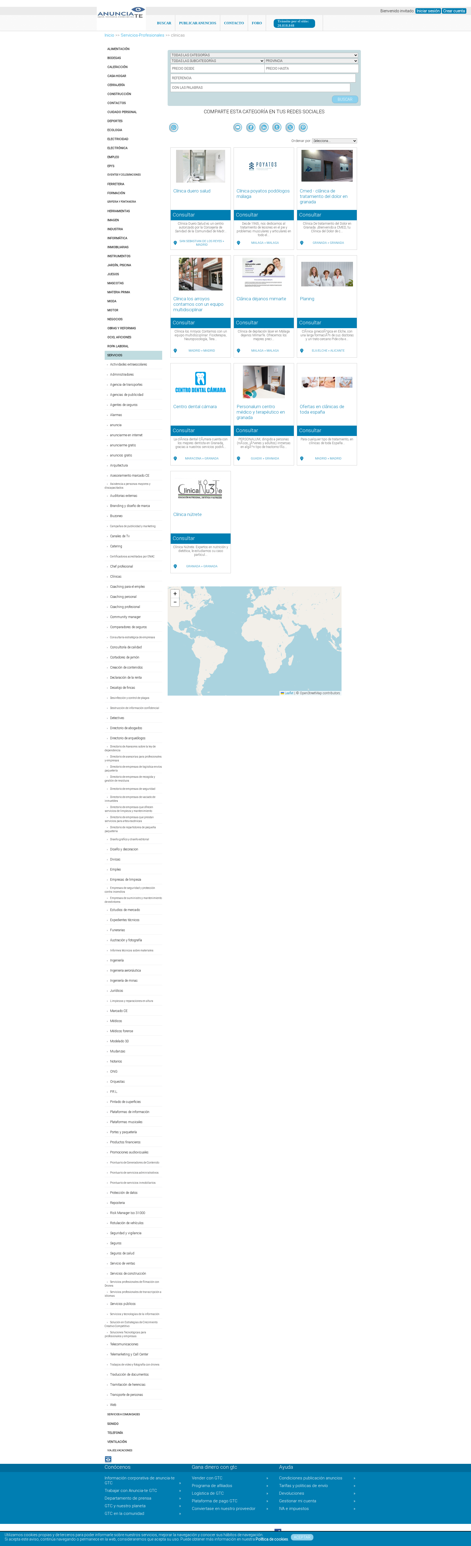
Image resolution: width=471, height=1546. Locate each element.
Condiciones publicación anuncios (317, 1478)
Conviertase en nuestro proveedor (230, 1508)
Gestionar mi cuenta (317, 1500)
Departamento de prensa (143, 1498)
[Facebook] (251, 136)
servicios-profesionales (142, 35)
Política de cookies (272, 1539)
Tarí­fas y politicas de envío (317, 1485)
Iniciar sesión (428, 11)
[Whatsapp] (174, 127)
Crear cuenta (454, 11)
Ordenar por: (301, 141)
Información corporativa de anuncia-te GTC (143, 1480)
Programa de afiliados (230, 1485)
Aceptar (302, 1537)
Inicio (109, 35)
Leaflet (289, 693)
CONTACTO (234, 23)
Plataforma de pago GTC (230, 1500)
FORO (257, 23)
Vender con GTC (230, 1478)
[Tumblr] (277, 136)
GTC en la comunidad (143, 1513)
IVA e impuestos (317, 1508)
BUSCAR (164, 23)
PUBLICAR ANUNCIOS (197, 23)
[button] (175, 594)
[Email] (238, 136)
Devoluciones (317, 1493)
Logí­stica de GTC (230, 1493)
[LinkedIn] (264, 136)
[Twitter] (290, 136)
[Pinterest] (303, 136)
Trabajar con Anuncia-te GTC (143, 1490)
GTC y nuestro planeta (143, 1505)
